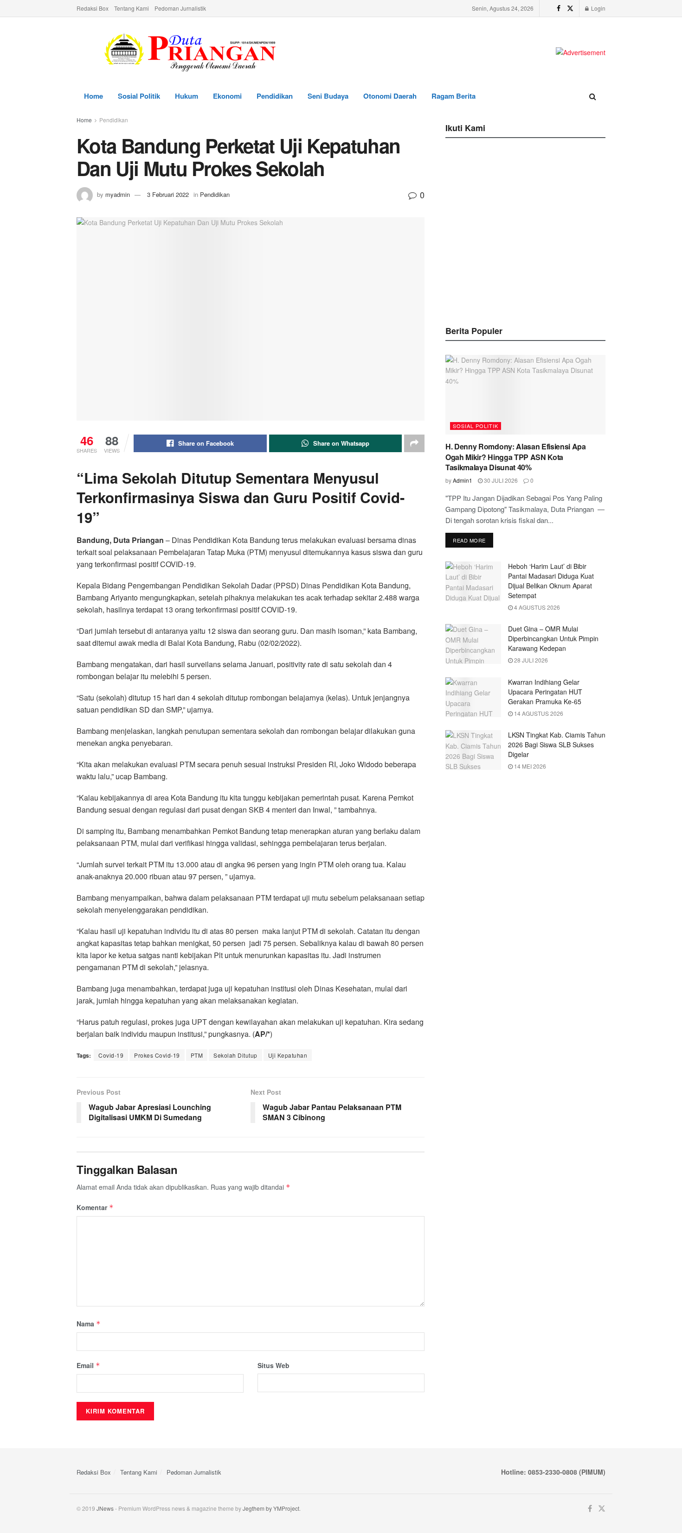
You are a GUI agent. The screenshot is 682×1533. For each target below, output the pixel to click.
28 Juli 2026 (530, 660)
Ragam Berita (453, 96)
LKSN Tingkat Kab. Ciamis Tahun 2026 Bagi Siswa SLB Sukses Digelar (556, 744)
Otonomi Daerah (390, 96)
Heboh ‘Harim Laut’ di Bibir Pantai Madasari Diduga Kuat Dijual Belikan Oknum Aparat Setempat (551, 580)
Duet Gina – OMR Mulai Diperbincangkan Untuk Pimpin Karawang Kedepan (553, 638)
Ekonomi (227, 96)
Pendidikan (275, 96)
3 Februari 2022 (168, 194)
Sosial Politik (139, 96)
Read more (469, 540)
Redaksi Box (93, 8)
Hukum (186, 96)
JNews (105, 1508)
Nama (89, 1323)
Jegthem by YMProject (271, 1508)
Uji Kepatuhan (288, 1055)
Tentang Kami (131, 8)
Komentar (95, 1207)
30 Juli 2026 (500, 480)
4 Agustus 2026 (536, 607)
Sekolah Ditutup (235, 1055)
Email (88, 1365)
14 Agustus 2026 (538, 713)
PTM (197, 1055)
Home (93, 96)
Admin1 (462, 480)
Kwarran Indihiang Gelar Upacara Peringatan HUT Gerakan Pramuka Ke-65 (545, 691)
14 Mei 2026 (529, 766)
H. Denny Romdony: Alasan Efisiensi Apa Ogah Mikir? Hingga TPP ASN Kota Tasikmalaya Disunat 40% (515, 457)
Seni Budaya (328, 96)
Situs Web (273, 1365)
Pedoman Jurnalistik (180, 8)
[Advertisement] (525, 214)
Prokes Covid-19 (157, 1055)
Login (597, 8)
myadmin (117, 194)
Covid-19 (110, 1055)
